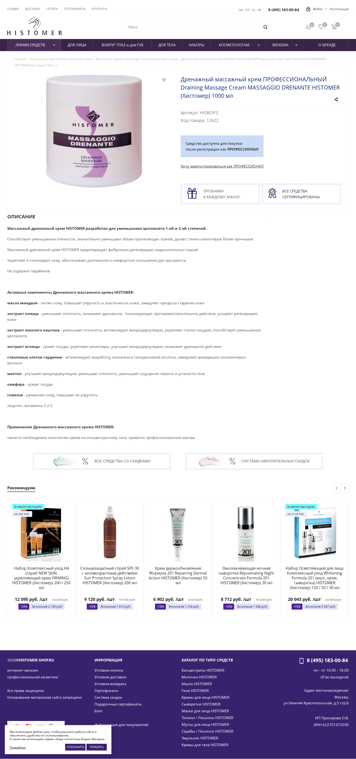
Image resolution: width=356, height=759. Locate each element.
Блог (98, 710)
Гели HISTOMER (195, 690)
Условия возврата (110, 683)
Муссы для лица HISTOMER (205, 724)
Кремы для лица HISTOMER (205, 697)
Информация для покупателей (121, 724)
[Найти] (265, 27)
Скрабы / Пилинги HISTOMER (207, 731)
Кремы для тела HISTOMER (205, 744)
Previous (337, 488)
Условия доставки (110, 677)
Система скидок (108, 697)
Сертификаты (106, 690)
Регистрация (339, 9)
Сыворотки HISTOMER (201, 704)
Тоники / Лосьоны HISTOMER (207, 717)
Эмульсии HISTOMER (200, 738)
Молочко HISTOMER (199, 677)
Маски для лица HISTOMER (205, 710)
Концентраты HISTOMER (203, 670)
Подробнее (18, 747)
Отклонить (75, 747)
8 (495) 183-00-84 (283, 9)
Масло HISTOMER (197, 683)
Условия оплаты (108, 670)
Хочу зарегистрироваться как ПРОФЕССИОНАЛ (222, 166)
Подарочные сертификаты (118, 704)
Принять (97, 747)
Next (345, 488)
